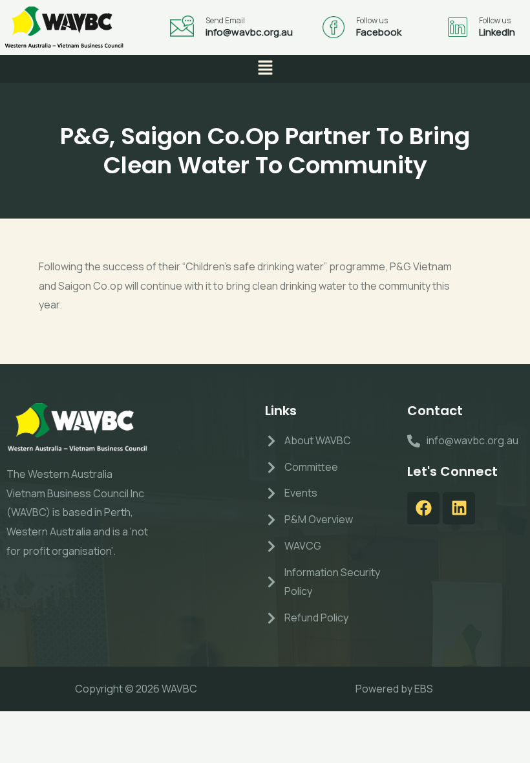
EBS (423, 689)
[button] (265, 69)
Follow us (372, 20)
